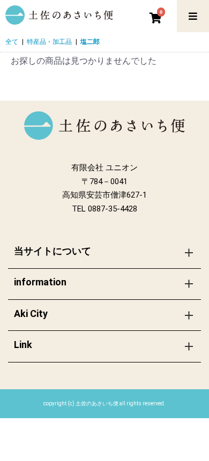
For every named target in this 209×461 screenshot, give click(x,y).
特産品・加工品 (49, 42)
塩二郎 (90, 42)
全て (11, 42)
